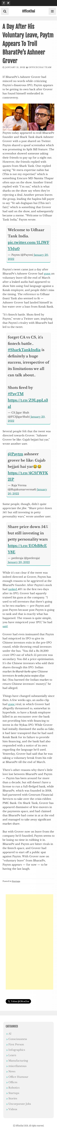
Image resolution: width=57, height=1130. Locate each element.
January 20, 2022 (19, 562)
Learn (12, 1055)
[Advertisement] (29, 942)
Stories (12, 1098)
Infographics (16, 1049)
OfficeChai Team (39, 67)
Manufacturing (18, 1060)
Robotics (13, 1087)
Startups (16, 881)
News (11, 1071)
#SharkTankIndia (24, 350)
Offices (12, 1082)
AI (9, 1033)
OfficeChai (28, 11)
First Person (16, 1044)
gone (47, 273)
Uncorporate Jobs (19, 1103)
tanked (13, 589)
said (5, 626)
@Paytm (15, 454)
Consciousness (17, 1039)
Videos (12, 1109)
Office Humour (18, 1076)
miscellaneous (17, 1066)
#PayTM (16, 394)
